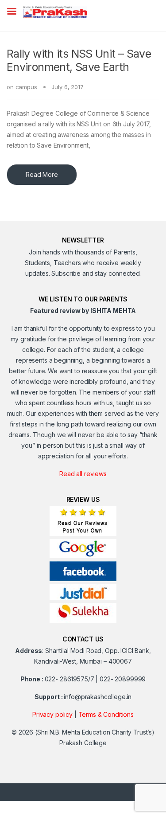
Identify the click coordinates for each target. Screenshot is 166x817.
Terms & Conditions (106, 714)
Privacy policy (52, 714)
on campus (22, 86)
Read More (42, 174)
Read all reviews (83, 473)
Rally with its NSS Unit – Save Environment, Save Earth (79, 60)
